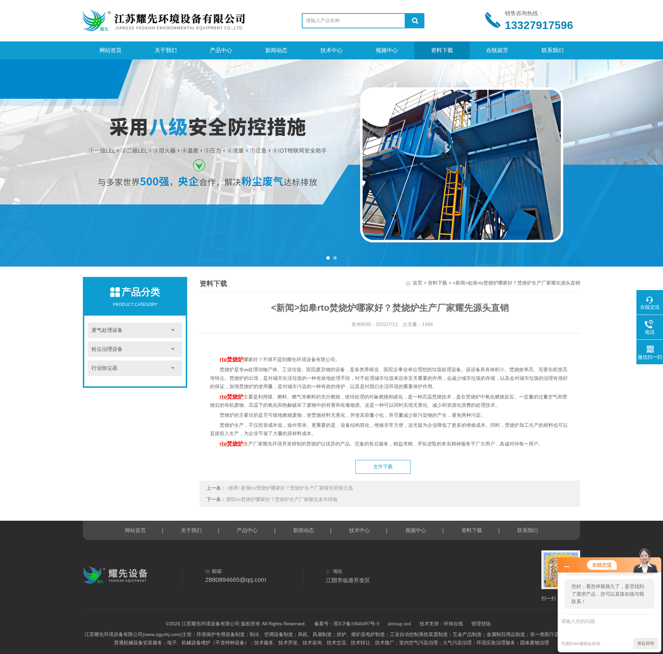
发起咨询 (645, 643)
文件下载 (383, 466)
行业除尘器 (104, 368)
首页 (417, 283)
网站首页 (110, 50)
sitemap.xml (399, 623)
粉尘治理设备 (107, 349)
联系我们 (552, 50)
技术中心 (331, 50)
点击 (172, 330)
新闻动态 (276, 50)
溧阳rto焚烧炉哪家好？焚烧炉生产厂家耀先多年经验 (282, 499)
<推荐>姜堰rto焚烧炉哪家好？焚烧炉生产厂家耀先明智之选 (289, 488)
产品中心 (221, 50)
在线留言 (497, 50)
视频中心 (387, 50)
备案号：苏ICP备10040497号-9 (346, 623)
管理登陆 (481, 623)
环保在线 (453, 623)
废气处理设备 (107, 330)
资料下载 (442, 50)
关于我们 (166, 50)
